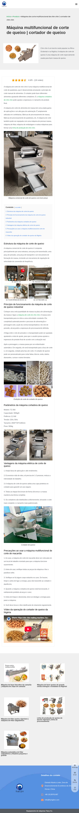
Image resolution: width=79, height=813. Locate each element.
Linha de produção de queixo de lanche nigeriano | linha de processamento (49, 719)
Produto (16, 16)
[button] (76, 4)
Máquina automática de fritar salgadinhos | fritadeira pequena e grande (14, 753)
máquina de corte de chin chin (29, 315)
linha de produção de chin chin (23, 128)
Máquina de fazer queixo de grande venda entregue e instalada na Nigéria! (52, 685)
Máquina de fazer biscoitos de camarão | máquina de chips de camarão (16, 685)
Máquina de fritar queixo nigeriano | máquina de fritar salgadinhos (14, 719)
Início (9, 16)
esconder (18, 207)
